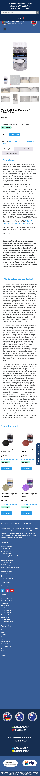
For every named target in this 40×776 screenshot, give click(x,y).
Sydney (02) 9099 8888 (20, 9)
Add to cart (15, 134)
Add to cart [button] (6, 468)
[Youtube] (12, 590)
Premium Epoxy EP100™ (23, 223)
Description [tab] (8, 149)
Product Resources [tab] (10, 153)
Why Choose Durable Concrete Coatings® (18, 279)
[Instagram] (7, 590)
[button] (4, 29)
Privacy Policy (5, 773)
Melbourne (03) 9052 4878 (20, 3)
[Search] (37, 12)
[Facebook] (2, 590)
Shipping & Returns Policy (28, 773)
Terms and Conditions (32, 772)
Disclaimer (23, 772)
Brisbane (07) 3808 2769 (20, 6)
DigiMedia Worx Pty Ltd (26, 774)
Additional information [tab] (23, 149)
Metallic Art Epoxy (15, 141)
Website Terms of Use (15, 773)
